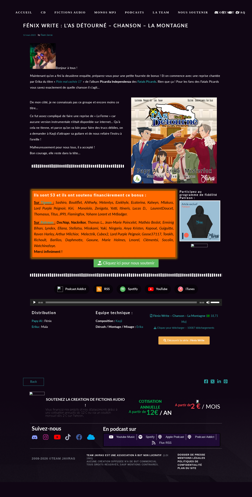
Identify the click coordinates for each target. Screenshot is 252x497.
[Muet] (208, 302)
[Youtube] (56, 437)
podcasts (134, 12)
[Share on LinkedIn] (219, 382)
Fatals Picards (146, 81)
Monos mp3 (105, 12)
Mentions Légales (191, 458)
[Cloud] (90, 437)
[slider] (215, 302)
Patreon (47, 222)
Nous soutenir (193, 12)
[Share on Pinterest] (225, 382)
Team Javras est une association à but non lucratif (124, 455)
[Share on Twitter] (212, 382)
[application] (126, 302)
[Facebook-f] (79, 437)
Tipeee (46, 202)
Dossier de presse (191, 454)
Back (33, 381)
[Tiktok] (68, 437)
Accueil (23, 12)
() (185, 321)
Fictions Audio (70, 12)
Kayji (119, 321)
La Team (161, 12)
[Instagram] (45, 437)
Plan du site (187, 468)
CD (43, 12)
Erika (139, 327)
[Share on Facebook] (206, 382)
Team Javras (47, 35)
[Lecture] (34, 302)
